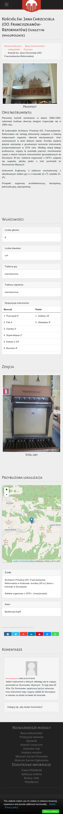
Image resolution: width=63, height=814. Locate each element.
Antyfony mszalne (31, 752)
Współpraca (31, 782)
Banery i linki (31, 778)
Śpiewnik (31, 741)
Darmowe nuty (31, 748)
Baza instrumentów (31, 733)
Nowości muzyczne (31, 744)
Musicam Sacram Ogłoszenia (31, 760)
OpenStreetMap (27, 561)
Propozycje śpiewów (31, 737)
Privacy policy (11, 807)
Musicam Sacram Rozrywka (31, 756)
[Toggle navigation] (6, 4)
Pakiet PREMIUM (31, 770)
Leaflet (15, 561)
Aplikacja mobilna (31, 774)
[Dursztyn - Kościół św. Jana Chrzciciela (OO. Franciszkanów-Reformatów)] (32, 520)
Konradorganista (12, 678)
